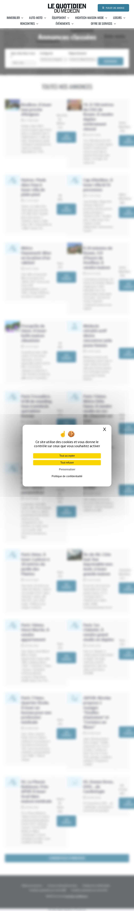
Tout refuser (67, 462)
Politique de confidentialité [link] (67, 476)
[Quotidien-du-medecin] (67, 4)
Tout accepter (67, 455)
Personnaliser (67, 469)
